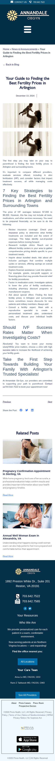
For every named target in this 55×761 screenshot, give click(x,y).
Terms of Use (15, 715)
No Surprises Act (34, 718)
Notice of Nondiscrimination (34, 715)
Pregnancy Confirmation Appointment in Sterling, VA (26, 473)
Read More (8, 495)
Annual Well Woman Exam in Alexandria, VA (21, 537)
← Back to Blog (11, 64)
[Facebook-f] (25, 608)
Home (6, 49)
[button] (21, 410)
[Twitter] (30, 608)
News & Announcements (24, 49)
